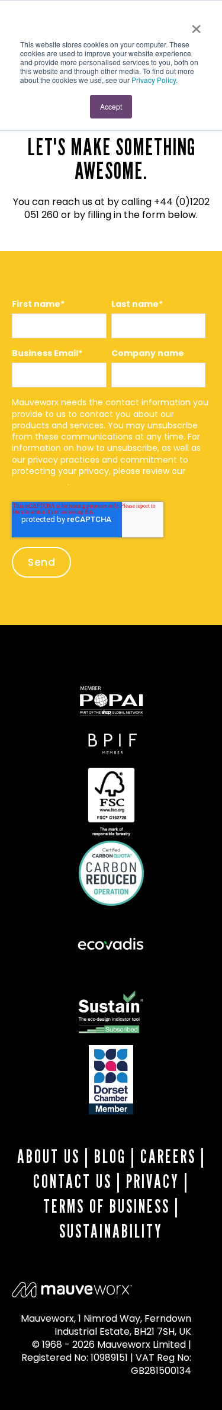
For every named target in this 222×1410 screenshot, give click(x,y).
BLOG (110, 1156)
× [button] (196, 25)
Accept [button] (111, 106)
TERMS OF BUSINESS (106, 1206)
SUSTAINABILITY (111, 1231)
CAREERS (168, 1156)
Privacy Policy (153, 80)
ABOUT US (48, 1156)
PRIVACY (152, 1181)
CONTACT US (72, 1181)
